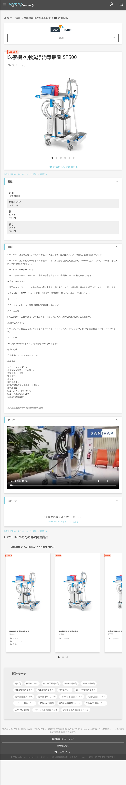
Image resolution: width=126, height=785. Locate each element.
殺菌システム (32, 683)
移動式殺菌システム (24, 690)
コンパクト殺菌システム (72, 696)
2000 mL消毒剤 (22, 709)
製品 (61, 38)
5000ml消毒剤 (70, 683)
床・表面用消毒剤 (51, 683)
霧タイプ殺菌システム (86, 690)
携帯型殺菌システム (24, 696)
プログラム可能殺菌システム (75, 709)
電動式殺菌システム (96, 696)
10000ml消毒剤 (47, 703)
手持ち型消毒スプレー (96, 703)
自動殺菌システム (46, 690)
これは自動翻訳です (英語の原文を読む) (25, 407)
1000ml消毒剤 (88, 683)
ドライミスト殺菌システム (46, 709)
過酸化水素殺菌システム (70, 703)
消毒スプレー (65, 690)
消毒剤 (18, 683)
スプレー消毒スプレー (25, 703)
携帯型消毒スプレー (47, 696)
